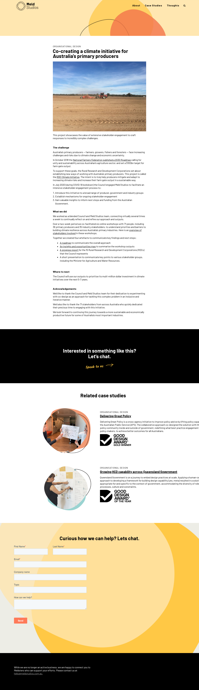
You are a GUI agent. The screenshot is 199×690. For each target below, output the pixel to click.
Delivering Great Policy (115, 416)
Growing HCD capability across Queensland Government (138, 472)
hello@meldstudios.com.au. (28, 673)
